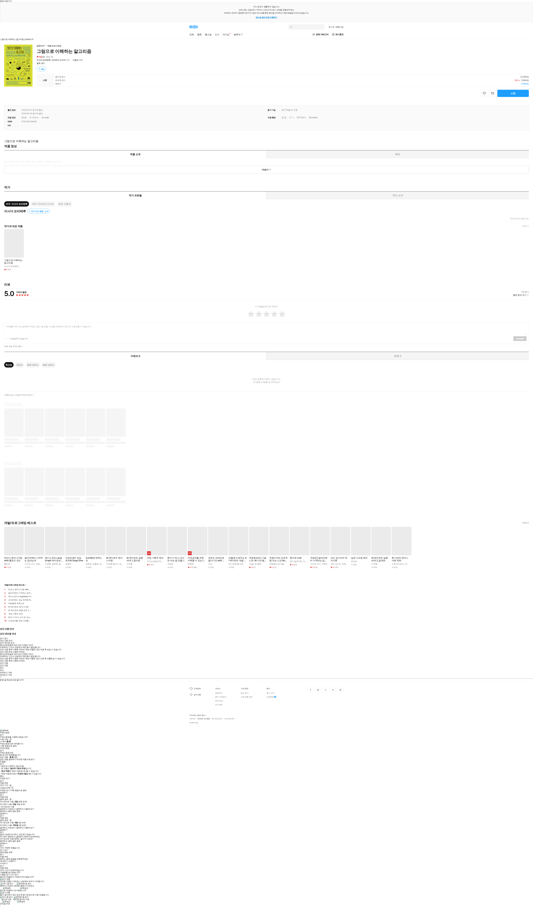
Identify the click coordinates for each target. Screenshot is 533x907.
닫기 (6, 850)
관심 (43, 69)
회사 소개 (270, 693)
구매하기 (12, 861)
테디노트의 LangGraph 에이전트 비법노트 (53, 559)
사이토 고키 (30, 564)
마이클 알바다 (112, 564)
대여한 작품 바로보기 (25, 759)
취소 (2, 668)
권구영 (102, 564)
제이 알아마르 (296, 561)
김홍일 (95, 564)
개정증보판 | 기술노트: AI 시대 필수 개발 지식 (257, 559)
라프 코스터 (336, 564)
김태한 (55, 564)
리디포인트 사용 (7, 806)
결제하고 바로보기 (8, 809)
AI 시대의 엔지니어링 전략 (400, 559)
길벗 (39, 63)
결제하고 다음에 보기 (25, 809)
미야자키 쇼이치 (59, 60)
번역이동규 (64, 204)
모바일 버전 (5, 903)
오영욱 (165, 561)
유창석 (345, 564)
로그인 (336, 27)
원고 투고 (244, 693)
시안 (210, 564)
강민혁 (122, 564)
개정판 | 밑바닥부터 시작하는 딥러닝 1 (318, 559)
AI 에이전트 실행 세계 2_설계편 (379, 559)
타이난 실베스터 (154, 561)
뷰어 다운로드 (220, 697)
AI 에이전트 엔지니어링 (114, 559)
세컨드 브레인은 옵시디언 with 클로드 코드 (216, 559)
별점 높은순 (33, 364)
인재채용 (270, 697)
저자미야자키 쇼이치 (43, 204)
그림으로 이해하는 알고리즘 (13, 261)
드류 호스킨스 (398, 564)
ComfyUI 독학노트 (94, 559)
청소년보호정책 (217, 719)
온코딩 (354, 561)
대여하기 (3, 861)
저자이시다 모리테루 (16, 204)
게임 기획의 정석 (155, 558)
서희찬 (170, 564)
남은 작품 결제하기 (8, 759)
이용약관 (192, 719)
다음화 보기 (5, 875)
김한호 (89, 564)
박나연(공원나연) (236, 564)
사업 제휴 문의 (247, 697)
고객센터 (197, 688)
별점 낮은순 (48, 364)
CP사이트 (219, 701)
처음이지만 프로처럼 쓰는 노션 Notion (278, 559)
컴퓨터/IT (41, 46)
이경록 (48, 564)
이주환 (129, 564)
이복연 (324, 564)
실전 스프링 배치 (359, 558)
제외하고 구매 (6, 672)
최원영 (191, 564)
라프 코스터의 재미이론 (339, 559)
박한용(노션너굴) (276, 564)
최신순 (9, 364)
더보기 (525, 226)
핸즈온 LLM (295, 558)
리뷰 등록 (520, 339)
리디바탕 (218, 705)
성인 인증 (4, 663)
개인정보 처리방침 (203, 719)
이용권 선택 (5, 788)
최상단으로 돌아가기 (15, 680)
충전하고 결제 (6, 811)
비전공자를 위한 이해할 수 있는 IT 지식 (196, 559)
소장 (513, 93)
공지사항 (197, 695)
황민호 (7, 564)
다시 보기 (14, 875)
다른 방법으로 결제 (9, 746)
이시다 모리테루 (44, 60)
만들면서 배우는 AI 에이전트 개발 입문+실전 (238, 559)
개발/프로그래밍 (54, 46)
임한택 (62, 564)
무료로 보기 (5, 790)
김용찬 (68, 564)
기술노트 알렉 (255, 564)
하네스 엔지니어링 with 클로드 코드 (13, 559)
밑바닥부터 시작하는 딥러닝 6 (34, 559)
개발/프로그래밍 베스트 (14, 585)
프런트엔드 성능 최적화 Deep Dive (74, 559)
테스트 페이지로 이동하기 (266, 17)
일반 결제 (16, 811)
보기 (2, 850)
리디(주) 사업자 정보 (197, 715)
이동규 (76, 60)
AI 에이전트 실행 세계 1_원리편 (135, 559)
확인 (2, 776)
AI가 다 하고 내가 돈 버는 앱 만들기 (175, 559)
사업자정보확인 (229, 719)
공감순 (19, 364)
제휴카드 (218, 693)
